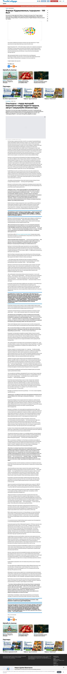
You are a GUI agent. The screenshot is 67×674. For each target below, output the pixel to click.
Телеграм (43, 1)
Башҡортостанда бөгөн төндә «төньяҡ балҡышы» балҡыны (33, 6)
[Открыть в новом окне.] (10, 66)
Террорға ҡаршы (54, 1)
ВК (48, 1)
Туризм (4, 3)
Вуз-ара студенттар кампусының (23, 234)
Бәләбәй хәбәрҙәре (10, 1)
